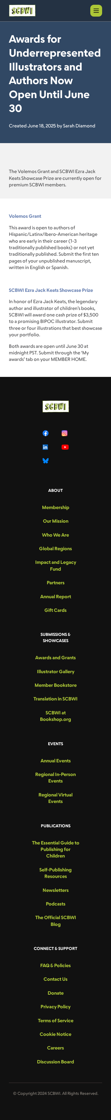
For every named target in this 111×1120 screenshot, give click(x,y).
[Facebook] (46, 433)
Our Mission (55, 521)
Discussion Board (55, 1062)
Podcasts (55, 904)
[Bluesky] (46, 460)
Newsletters (56, 890)
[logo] (22, 11)
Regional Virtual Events (55, 798)
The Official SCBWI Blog (55, 920)
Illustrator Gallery (55, 671)
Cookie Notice (55, 1034)
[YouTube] (65, 447)
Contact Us (55, 979)
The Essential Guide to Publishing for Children (55, 849)
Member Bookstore (56, 685)
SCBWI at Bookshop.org (55, 716)
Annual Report (55, 596)
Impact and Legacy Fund (55, 565)
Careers (55, 1048)
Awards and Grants (55, 657)
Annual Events (56, 761)
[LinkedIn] (46, 447)
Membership (55, 507)
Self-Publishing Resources (55, 873)
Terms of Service (55, 1020)
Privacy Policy (55, 1006)
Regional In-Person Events (55, 777)
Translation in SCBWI (55, 699)
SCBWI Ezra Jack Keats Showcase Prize (51, 290)
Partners (56, 582)
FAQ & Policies (55, 965)
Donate (56, 993)
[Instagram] (65, 433)
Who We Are (55, 535)
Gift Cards (55, 610)
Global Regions (55, 548)
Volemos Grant (25, 216)
